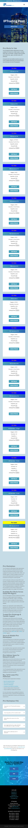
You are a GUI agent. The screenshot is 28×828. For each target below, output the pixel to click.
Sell (14, 773)
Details (14, 89)
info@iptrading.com (15, 808)
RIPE (15, 631)
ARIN (13, 631)
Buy (14, 768)
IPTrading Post (14, 798)
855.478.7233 (15, 806)
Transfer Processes (14, 796)
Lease (14, 778)
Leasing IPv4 (14, 795)
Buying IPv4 (14, 792)
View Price (14, 93)
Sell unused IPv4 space (9, 682)
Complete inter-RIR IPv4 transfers (11, 686)
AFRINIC (5, 633)
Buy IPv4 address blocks (9, 681)
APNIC (20, 631)
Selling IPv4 (14, 793)
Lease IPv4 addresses (8, 684)
